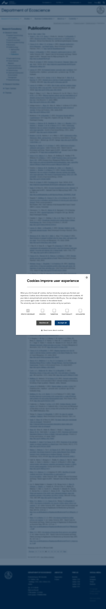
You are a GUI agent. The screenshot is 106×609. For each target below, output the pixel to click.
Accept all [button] (62, 323)
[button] (53, 330)
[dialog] (53, 304)
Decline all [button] (43, 323)
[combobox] (87, 277)
